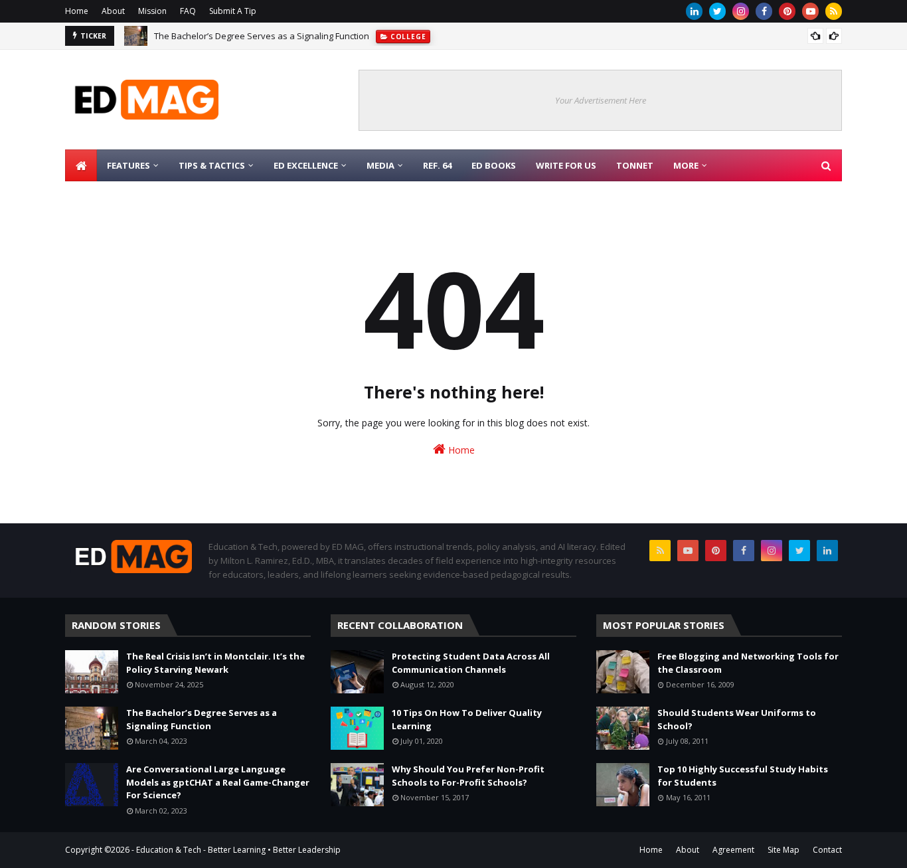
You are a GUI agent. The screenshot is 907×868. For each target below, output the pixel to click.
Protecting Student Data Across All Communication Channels (471, 662)
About (113, 11)
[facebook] (764, 11)
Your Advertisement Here (600, 100)
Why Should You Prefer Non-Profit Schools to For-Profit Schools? (468, 775)
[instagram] (740, 11)
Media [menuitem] (380, 165)
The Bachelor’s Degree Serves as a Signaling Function (261, 36)
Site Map (783, 849)
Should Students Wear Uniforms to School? (736, 719)
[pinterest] (787, 11)
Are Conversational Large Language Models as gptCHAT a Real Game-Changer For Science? (217, 782)
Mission (152, 11)
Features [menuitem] (128, 165)
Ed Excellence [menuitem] (306, 165)
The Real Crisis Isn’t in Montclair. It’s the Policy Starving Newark (215, 662)
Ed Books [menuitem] (493, 165)
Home (76, 11)
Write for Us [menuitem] (566, 165)
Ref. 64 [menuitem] (437, 165)
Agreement (733, 849)
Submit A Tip (232, 11)
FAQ (188, 11)
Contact (827, 849)
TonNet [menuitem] (634, 165)
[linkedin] (694, 11)
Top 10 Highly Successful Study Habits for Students (742, 775)
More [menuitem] (686, 165)
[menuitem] (81, 165)
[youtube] (810, 11)
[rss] (833, 11)
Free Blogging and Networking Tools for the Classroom (748, 662)
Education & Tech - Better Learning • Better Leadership (238, 849)
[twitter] (717, 11)
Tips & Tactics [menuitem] (212, 165)
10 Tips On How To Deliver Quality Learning (467, 719)
